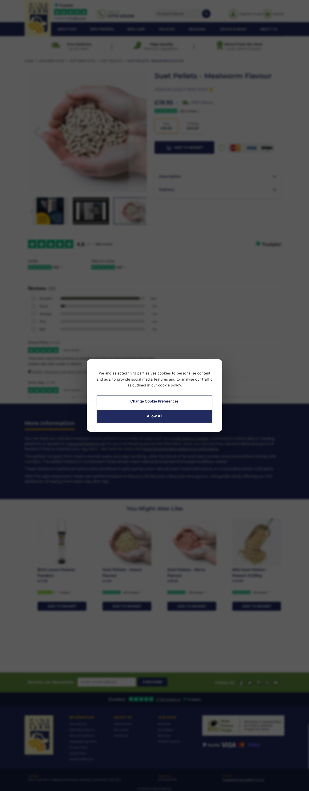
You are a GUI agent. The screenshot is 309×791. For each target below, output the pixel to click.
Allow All (154, 416)
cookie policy (169, 385)
